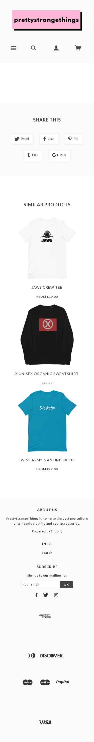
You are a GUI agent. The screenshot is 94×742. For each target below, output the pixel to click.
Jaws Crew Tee (47, 287)
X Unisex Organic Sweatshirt (47, 374)
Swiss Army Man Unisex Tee (47, 460)
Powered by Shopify (47, 531)
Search (47, 552)
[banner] (47, 20)
